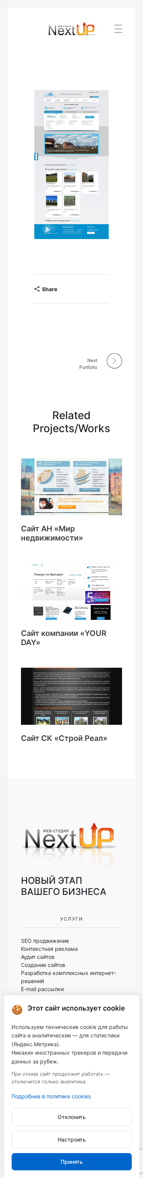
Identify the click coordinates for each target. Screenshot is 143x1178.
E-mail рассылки (42, 989)
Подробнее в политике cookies (51, 1096)
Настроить (72, 1139)
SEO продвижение (45, 940)
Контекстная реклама (49, 948)
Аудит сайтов (38, 957)
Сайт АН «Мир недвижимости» (52, 533)
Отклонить (72, 1117)
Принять (72, 1161)
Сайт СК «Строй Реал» (64, 738)
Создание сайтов (43, 965)
